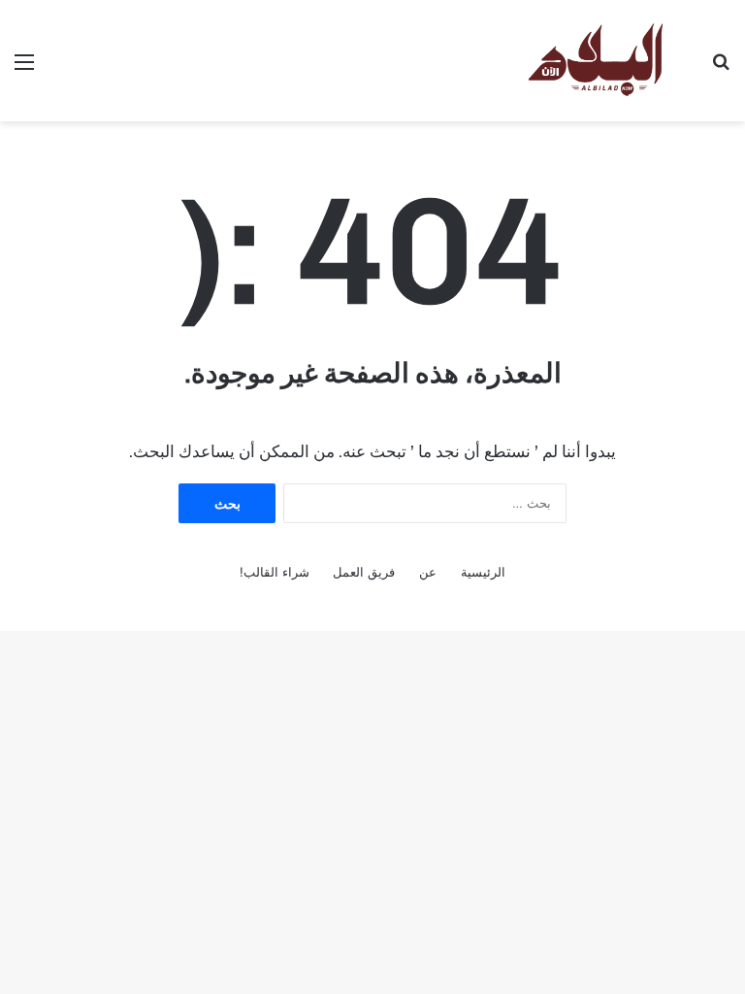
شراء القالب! (274, 572)
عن (428, 572)
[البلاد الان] (594, 61)
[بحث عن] (720, 68)
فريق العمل (364, 572)
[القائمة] (24, 68)
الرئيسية (483, 572)
